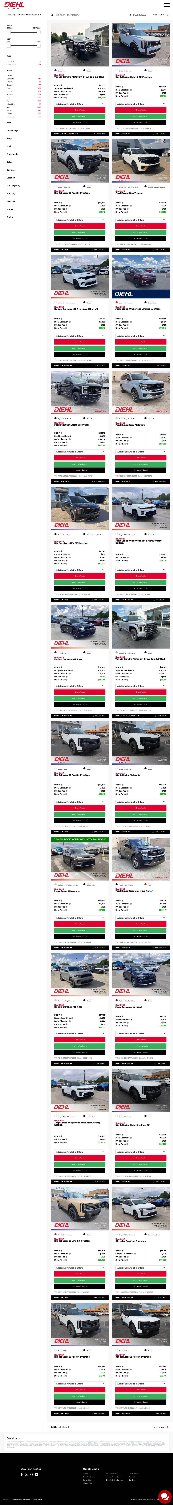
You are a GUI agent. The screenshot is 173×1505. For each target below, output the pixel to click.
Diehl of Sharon (61, 481)
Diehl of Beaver (122, 134)
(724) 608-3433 (160, 134)
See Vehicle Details (80, 122)
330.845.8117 (100, 134)
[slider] (9, 32)
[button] (106, 44)
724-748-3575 (100, 366)
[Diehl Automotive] (13, 5)
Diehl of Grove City (63, 366)
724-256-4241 (161, 366)
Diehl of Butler (122, 366)
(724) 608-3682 (99, 481)
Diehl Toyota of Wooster (66, 134)
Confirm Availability (79, 116)
